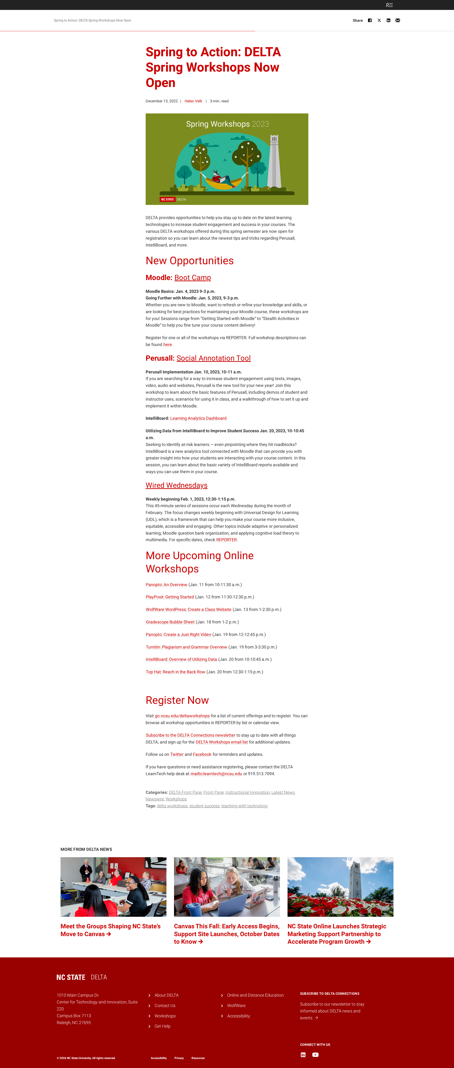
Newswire (155, 798)
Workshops (176, 798)
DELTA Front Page (185, 792)
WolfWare (236, 1005)
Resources (198, 1058)
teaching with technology (244, 805)
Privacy (179, 1058)
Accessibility (238, 1015)
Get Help (162, 1026)
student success (204, 805)
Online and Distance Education (255, 995)
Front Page (214, 792)
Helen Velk (193, 101)
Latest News (283, 792)
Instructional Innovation (248, 792)
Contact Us (165, 1005)
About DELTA (167, 995)
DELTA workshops (172, 805)
